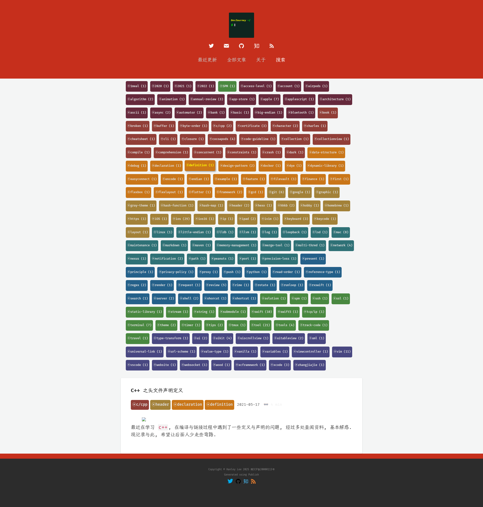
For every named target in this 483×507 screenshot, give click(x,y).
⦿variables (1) (275, 352)
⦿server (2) (163, 298)
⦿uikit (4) (222, 338)
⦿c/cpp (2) (222, 126)
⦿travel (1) (137, 338)
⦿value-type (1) (214, 352)
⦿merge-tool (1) (276, 245)
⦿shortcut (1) (244, 298)
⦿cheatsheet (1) (141, 139)
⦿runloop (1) (292, 285)
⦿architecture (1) (335, 99)
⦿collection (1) (295, 139)
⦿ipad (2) (247, 219)
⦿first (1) (339, 179)
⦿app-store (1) (242, 99)
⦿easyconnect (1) (142, 179)
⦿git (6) (276, 192)
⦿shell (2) (189, 298)
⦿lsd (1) (320, 232)
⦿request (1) (189, 285)
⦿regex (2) (136, 285)
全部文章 (236, 60)
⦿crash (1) (271, 152)
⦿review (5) (216, 285)
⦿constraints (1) (241, 152)
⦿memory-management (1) (236, 245)
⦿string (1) (204, 312)
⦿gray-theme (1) (141, 206)
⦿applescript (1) (299, 99)
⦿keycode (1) (325, 219)
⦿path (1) (197, 259)
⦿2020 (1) (160, 86)
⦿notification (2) (167, 259)
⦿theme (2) (166, 325)
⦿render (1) (162, 285)
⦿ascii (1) (136, 113)
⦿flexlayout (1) (169, 192)
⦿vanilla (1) (245, 352)
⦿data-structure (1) (326, 152)
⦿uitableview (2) (288, 338)
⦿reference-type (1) (322, 272)
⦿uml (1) (316, 338)
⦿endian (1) (198, 179)
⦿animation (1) (172, 99)
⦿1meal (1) (136, 86)
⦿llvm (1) (247, 232)
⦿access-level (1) (256, 86)
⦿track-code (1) (314, 325)
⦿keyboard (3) (296, 219)
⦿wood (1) (221, 365)
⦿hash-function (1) (176, 206)
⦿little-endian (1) (194, 232)
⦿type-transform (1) (170, 338)
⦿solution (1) (274, 298)
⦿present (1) (313, 259)
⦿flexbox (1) (138, 192)
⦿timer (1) (190, 325)
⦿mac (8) (340, 232)
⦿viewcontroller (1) (310, 352)
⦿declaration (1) (166, 166)
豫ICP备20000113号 (263, 469)
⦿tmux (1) (237, 325)
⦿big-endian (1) (268, 113)
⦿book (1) (327, 113)
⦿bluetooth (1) (301, 113)
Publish (253, 474)
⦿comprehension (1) (171, 152)
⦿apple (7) (269, 99)
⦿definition (219, 404)
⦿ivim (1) (269, 219)
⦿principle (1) (140, 272)
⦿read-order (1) (286, 272)
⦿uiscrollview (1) (252, 338)
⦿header (160, 404)
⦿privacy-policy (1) (176, 272)
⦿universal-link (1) (144, 352)
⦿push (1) (231, 272)
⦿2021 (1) (182, 86)
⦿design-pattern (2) (237, 166)
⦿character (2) (285, 126)
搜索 (280, 60)
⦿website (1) (164, 365)
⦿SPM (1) (227, 86)
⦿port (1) (247, 259)
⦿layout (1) (137, 232)
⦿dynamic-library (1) (325, 166)
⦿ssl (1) (340, 298)
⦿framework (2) (229, 192)
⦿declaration (187, 404)
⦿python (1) (256, 272)
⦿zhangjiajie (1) (309, 365)
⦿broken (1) (137, 126)
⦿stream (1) (178, 312)
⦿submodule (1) (233, 312)
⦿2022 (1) (205, 86)
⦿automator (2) (189, 113)
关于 (261, 60)
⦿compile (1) (138, 152)
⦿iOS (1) (159, 219)
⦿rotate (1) (265, 285)
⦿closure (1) (192, 139)
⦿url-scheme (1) (181, 352)
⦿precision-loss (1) (279, 259)
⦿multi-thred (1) (310, 245)
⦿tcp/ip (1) (314, 312)
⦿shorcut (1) (215, 298)
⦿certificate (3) (252, 126)
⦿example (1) (226, 179)
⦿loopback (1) (295, 232)
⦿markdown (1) (174, 245)
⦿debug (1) (136, 166)
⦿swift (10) (261, 312)
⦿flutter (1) (199, 192)
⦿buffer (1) (163, 126)
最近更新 (207, 60)
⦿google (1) (300, 192)
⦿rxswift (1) (320, 285)
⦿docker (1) (270, 166)
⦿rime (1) (240, 285)
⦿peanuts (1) (222, 259)
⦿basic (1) (239, 113)
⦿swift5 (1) (287, 312)
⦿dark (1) (294, 152)
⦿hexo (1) (263, 206)
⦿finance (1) (313, 179)
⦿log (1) (269, 232)
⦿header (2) (239, 206)
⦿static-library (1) (144, 312)
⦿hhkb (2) (286, 206)
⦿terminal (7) (139, 325)
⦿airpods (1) (316, 86)
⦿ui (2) (200, 338)
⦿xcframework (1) (250, 365)
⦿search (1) (137, 298)
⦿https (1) (136, 219)
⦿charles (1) (315, 126)
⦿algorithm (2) (140, 99)
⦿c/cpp (139, 404)
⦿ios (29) (181, 219)
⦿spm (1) (299, 298)
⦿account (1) (288, 86)
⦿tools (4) (284, 325)
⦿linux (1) (162, 232)
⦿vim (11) (342, 352)
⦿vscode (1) (137, 365)
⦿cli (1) (168, 139)
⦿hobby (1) (309, 206)
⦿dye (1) (294, 166)
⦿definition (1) (200, 165)
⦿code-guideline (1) (258, 139)
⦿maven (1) (201, 245)
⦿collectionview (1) (331, 139)
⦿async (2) (161, 113)
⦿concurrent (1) (207, 152)
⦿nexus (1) (136, 259)
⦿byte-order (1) (193, 126)
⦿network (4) (341, 245)
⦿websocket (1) (194, 365)
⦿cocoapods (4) (222, 139)
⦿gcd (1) (255, 192)
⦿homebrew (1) (337, 206)
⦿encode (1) (172, 179)
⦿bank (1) (216, 113)
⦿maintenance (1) (142, 245)
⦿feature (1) (254, 179)
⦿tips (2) (214, 325)
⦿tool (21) (260, 325)
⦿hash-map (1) (211, 206)
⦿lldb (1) (224, 232)
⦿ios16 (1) (204, 219)
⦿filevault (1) (283, 179)
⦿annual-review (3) (206, 99)
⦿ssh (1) (320, 298)
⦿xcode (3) (279, 365)
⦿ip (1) (226, 219)
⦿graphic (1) (327, 192)
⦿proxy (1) (208, 272)
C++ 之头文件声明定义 (157, 391)
